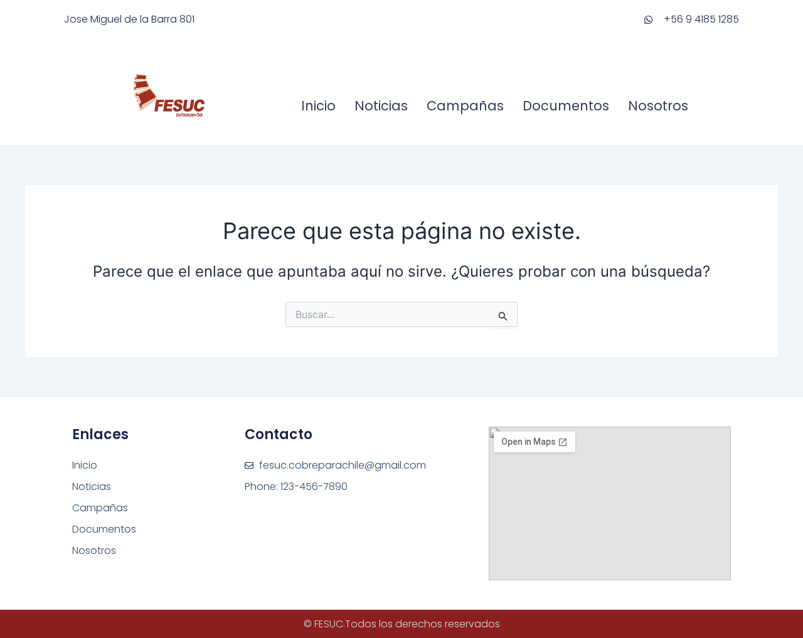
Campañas (465, 106)
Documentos (566, 106)
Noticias (381, 106)
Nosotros (658, 106)
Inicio (318, 106)
